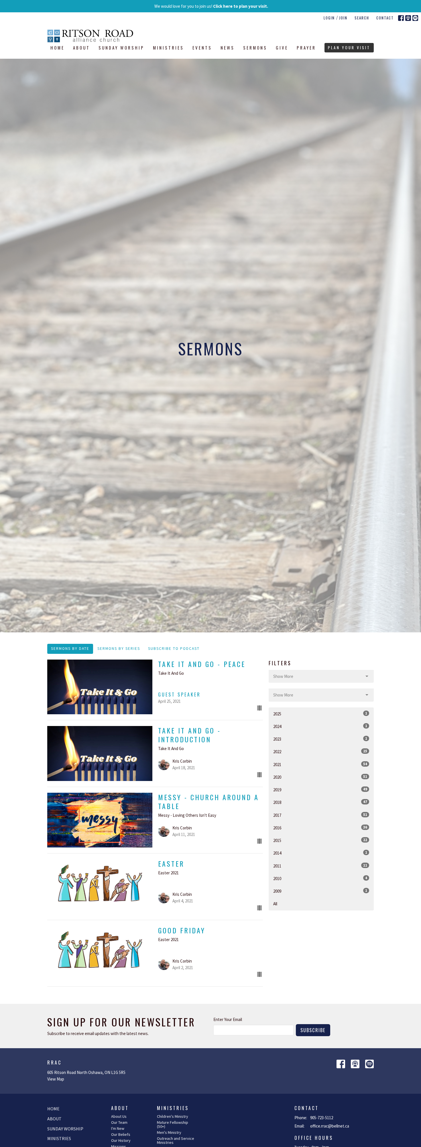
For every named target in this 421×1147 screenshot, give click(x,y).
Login (329, 18)
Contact (385, 18)
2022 (320, 751)
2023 (320, 739)
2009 (320, 891)
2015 (320, 840)
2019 (320, 789)
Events (202, 47)
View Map (55, 1079)
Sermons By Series (118, 648)
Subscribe (313, 1030)
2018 (320, 802)
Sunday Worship (121, 47)
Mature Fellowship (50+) (172, 1124)
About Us (119, 1116)
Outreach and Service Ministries (175, 1140)
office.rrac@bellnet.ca (329, 1126)
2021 (320, 764)
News (228, 47)
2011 (320, 866)
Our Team (119, 1122)
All (275, 903)
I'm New (117, 1128)
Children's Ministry (172, 1116)
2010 (320, 878)
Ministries (168, 47)
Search (362, 18)
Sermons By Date (70, 648)
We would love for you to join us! (211, 6)
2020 (320, 777)
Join (343, 18)
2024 (320, 726)
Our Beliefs (120, 1134)
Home (57, 47)
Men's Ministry (169, 1132)
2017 (320, 815)
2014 (320, 853)
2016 (320, 828)
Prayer (306, 47)
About (81, 47)
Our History (121, 1140)
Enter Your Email (227, 1019)
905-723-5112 (321, 1117)
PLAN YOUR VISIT (349, 47)
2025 (320, 714)
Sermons (255, 47)
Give (282, 47)
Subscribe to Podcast (174, 648)
